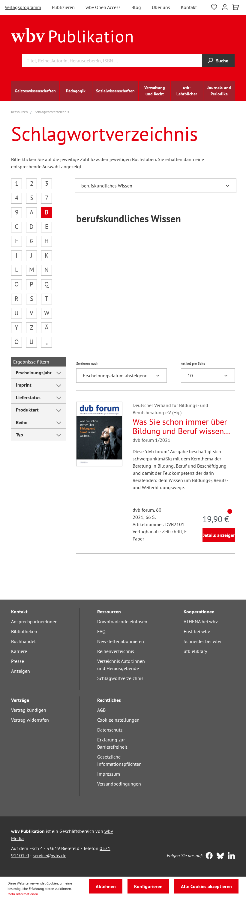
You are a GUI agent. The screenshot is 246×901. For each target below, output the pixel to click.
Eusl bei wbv (197, 631)
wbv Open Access (103, 7)
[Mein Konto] (225, 6)
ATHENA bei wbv (201, 621)
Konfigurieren (148, 886)
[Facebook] (208, 856)
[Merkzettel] (214, 6)
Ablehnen (106, 886)
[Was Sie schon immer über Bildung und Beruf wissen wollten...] (99, 434)
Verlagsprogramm (23, 7)
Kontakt (189, 7)
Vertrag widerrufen (30, 720)
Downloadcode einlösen (122, 621)
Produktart (27, 410)
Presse (17, 661)
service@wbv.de (49, 855)
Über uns (161, 7)
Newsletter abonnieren (120, 641)
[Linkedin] (230, 856)
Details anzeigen (218, 535)
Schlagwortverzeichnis (120, 678)
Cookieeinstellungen (118, 720)
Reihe (21, 422)
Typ (19, 435)
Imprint (24, 385)
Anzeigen (20, 671)
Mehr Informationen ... (25, 894)
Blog (136, 7)
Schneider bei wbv (202, 641)
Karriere (19, 651)
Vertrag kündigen (28, 710)
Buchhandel (23, 641)
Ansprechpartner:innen (34, 621)
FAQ (101, 631)
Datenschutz (109, 730)
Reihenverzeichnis (115, 651)
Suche (222, 61)
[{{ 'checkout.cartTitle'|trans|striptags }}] (236, 7)
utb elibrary (195, 651)
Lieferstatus (28, 397)
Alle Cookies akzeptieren (206, 886)
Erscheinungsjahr (34, 373)
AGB (101, 710)
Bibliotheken (24, 631)
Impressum (108, 774)
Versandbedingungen (119, 784)
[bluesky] (219, 856)
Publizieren (63, 7)
